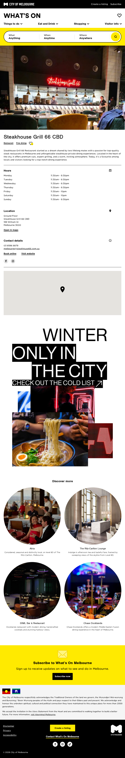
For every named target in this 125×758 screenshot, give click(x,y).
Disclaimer (8, 726)
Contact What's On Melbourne (62, 736)
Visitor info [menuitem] (112, 23)
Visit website (28, 253)
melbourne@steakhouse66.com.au (21, 249)
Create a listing (99, 4)
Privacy (7, 730)
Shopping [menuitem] (80, 23)
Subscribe (115, 4)
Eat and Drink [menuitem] (46, 23)
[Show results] (115, 36)
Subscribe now (62, 676)
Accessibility (9, 735)
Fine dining (21, 143)
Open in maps (11, 230)
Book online (10, 253)
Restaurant (8, 143)
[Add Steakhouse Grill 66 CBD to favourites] (31, 143)
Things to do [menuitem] (11, 23)
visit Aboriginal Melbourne (43, 714)
